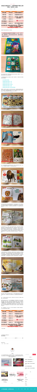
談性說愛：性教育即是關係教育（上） (29, 361)
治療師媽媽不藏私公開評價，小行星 (7, 81)
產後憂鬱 (26, 381)
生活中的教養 (26, 379)
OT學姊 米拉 (22, 381)
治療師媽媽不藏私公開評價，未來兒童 (7, 84)
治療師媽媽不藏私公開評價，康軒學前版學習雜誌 (9, 87)
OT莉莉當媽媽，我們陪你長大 (7, 389)
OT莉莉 (12, 353)
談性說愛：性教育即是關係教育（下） (29, 359)
